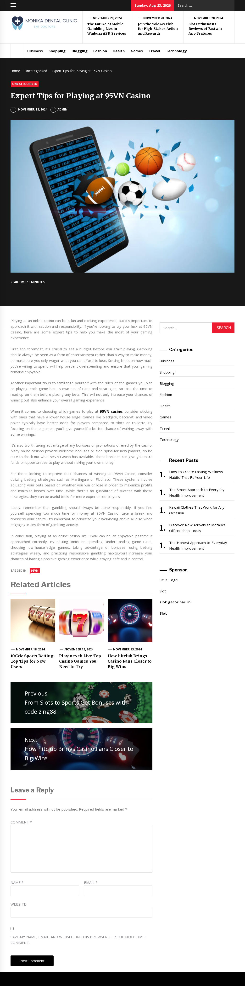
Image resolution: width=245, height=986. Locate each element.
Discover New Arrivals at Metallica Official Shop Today (197, 527)
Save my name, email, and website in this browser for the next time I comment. (79, 939)
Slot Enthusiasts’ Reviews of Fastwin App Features (205, 29)
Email (90, 882)
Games (137, 50)
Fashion (100, 50)
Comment (21, 822)
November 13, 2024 (79, 649)
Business (35, 50)
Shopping (57, 50)
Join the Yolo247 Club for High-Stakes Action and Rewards (158, 29)
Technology (176, 50)
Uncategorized (24, 84)
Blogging (80, 50)
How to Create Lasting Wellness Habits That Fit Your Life (196, 474)
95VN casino (111, 411)
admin (62, 109)
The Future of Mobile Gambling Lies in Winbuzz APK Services (106, 29)
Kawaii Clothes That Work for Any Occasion (196, 510)
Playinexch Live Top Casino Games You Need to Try (80, 661)
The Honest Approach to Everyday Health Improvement (198, 545)
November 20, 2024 (107, 18)
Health (119, 50)
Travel (154, 50)
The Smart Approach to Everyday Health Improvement (196, 492)
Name (17, 882)
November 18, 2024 (30, 649)
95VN (35, 571)
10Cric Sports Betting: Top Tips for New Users (32, 661)
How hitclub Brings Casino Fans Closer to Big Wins (129, 661)
